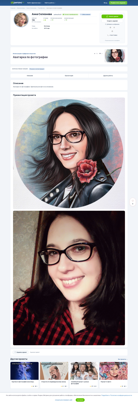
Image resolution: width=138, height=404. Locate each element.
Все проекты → (123, 359)
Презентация (69, 75)
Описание (30, 75)
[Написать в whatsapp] (114, 27)
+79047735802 (113, 35)
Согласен (80, 400)
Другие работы (108, 75)
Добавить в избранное (112, 24)
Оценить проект (20, 352)
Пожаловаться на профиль (112, 40)
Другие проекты (18, 359)
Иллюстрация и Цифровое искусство (24, 53)
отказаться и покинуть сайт (63, 400)
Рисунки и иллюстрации (37, 69)
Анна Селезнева (42, 14)
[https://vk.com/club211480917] (112, 31)
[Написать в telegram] (110, 27)
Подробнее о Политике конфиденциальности (116, 395)
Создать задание (112, 21)
